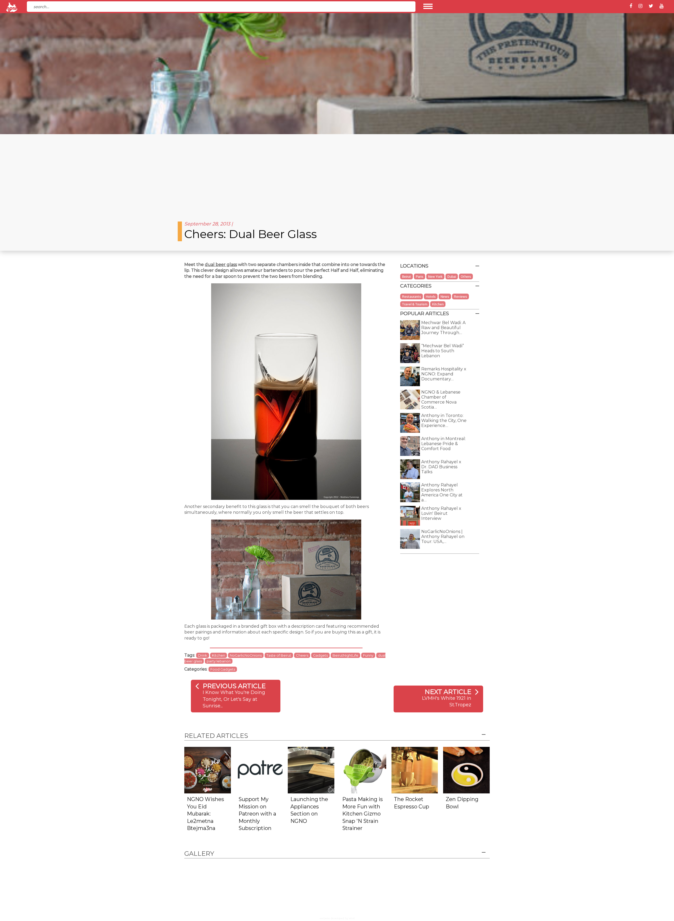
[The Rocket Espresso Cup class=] (414, 769)
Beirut (406, 276)
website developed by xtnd (337, 918)
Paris (419, 276)
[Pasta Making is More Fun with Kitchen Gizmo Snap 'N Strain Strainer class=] (363, 769)
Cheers (302, 655)
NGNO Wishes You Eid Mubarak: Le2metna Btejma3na (205, 813)
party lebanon (219, 661)
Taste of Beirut (278, 655)
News (444, 296)
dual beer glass (221, 264)
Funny (368, 655)
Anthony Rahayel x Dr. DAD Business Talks (441, 466)
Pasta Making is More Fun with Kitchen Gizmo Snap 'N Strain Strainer (362, 813)
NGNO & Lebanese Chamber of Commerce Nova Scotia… (440, 400)
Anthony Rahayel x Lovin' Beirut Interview (441, 513)
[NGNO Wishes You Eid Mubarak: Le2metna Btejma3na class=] (207, 769)
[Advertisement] (337, 173)
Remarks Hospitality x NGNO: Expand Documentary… (443, 373)
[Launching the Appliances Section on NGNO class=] (311, 769)
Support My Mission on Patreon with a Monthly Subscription (257, 813)
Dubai (451, 276)
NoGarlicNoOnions (246, 655)
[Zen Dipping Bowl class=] (466, 769)
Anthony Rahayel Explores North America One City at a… (442, 492)
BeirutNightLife (345, 655)
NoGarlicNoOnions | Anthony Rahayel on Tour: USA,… (442, 536)
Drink (202, 655)
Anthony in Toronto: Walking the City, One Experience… (444, 420)
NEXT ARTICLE (448, 692)
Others (466, 276)
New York (435, 276)
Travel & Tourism (414, 304)
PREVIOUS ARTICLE (234, 686)
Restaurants (411, 296)
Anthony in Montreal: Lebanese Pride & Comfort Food (443, 443)
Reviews (460, 296)
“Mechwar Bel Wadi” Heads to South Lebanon (442, 350)
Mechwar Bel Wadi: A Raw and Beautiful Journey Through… (443, 327)
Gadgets (320, 655)
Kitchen (218, 655)
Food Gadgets (222, 669)
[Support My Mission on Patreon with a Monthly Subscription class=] (259, 769)
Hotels (431, 296)
